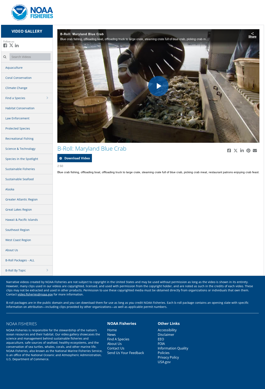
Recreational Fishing (19, 138)
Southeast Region (17, 230)
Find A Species (118, 339)
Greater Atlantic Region (21, 199)
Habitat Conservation (20, 108)
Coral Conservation (18, 78)
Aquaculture (14, 68)
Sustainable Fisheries (20, 169)
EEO (161, 339)
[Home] (30, 12)
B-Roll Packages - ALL (19, 260)
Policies (164, 353)
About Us (11, 250)
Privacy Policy (168, 357)
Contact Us (115, 348)
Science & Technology (20, 149)
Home (112, 330)
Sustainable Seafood (19, 179)
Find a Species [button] (15, 98)
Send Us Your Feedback (125, 353)
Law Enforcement (17, 118)
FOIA (161, 343)
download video (77, 158)
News (111, 334)
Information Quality (173, 348)
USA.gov (164, 362)
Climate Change (16, 88)
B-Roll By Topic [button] (15, 270)
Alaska (9, 189)
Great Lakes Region (18, 209)
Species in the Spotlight (21, 159)
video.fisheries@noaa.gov (35, 294)
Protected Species (17, 128)
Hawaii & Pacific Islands (21, 220)
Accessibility (167, 330)
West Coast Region (18, 240)
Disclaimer (166, 334)
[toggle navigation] (48, 98)
